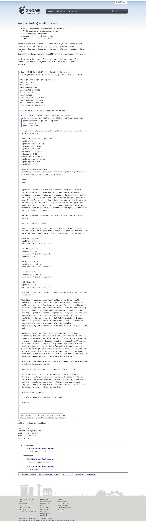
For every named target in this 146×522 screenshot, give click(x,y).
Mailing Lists (60, 11)
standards (32, 520)
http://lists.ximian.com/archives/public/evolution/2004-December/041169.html (52, 54)
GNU (72, 520)
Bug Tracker (44, 511)
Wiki (41, 505)
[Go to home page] (33, 14)
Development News (64, 507)
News (60, 499)
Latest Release (63, 503)
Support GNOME (25, 507)
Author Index (89, 475)
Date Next (32, 475)
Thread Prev (43, 475)
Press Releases (63, 501)
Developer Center (46, 501)
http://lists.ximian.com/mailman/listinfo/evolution (42, 418)
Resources (44, 499)
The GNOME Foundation (27, 511)
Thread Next (54, 475)
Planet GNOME (63, 505)
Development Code (46, 513)
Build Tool (43, 515)
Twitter (60, 511)
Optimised (22, 520)
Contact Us (23, 509)
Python (65, 520)
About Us (22, 501)
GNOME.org (122, 2)
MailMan (59, 520)
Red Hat (45, 520)
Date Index (78, 475)
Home (50, 11)
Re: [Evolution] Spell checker (40, 448)
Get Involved (23, 503)
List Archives (72, 11)
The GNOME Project (26, 499)
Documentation (45, 503)
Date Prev (23, 475)
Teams (21, 505)
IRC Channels (44, 509)
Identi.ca (61, 509)
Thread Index (67, 475)
